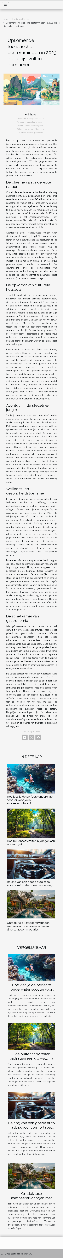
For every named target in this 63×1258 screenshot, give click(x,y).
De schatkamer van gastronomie (31, 132)
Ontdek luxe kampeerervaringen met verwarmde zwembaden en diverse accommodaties (28, 926)
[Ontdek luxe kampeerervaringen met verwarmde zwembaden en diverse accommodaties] (31, 905)
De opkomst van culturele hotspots (30, 122)
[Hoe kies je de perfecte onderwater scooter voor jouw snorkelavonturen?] (31, 778)
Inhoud (32, 114)
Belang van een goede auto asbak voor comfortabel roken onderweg (30, 883)
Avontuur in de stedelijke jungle (30, 125)
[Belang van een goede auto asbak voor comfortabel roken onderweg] (31, 864)
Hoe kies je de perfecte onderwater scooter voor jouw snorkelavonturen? (30, 800)
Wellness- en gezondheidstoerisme (31, 129)
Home (5, 19)
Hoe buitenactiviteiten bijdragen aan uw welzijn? (31, 1056)
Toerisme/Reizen (20, 19)
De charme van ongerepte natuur (30, 118)
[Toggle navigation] (5, 4)
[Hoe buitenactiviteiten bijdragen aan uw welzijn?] (31, 823)
